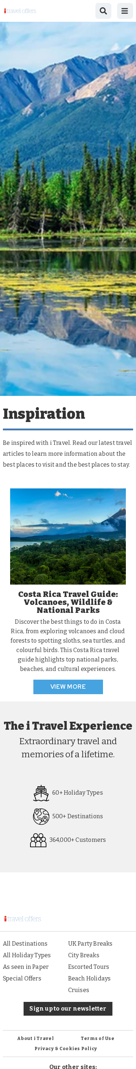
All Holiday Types (27, 955)
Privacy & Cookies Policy (65, 1048)
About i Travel (35, 1038)
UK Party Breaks (90, 943)
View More (68, 687)
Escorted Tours (89, 966)
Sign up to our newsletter (67, 1008)
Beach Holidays (89, 978)
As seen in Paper (26, 966)
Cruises (78, 990)
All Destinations (25, 943)
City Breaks (83, 955)
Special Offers (22, 978)
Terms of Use (98, 1038)
